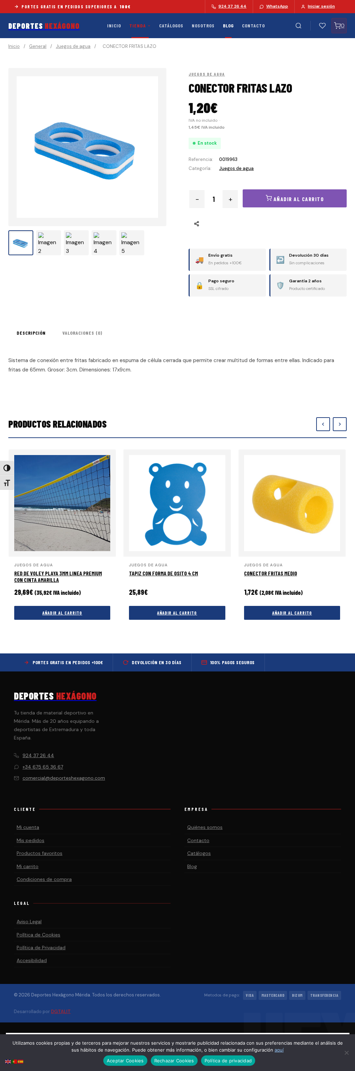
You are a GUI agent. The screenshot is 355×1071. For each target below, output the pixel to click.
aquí (279, 1050)
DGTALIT (61, 1011)
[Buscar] (298, 25)
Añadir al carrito (62, 613)
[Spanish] (21, 1061)
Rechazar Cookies (174, 1060)
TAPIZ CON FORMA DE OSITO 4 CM (163, 573)
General (37, 46)
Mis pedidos (30, 840)
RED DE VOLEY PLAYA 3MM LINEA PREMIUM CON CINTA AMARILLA (58, 576)
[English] (8, 1061)
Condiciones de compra (44, 879)
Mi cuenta (28, 827)
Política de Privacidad (41, 947)
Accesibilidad (32, 960)
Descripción (31, 333)
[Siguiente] (340, 424)
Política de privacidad (228, 1060)
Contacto (253, 25)
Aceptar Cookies (125, 1060)
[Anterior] (323, 424)
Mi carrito (27, 866)
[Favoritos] (322, 25)
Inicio (114, 25)
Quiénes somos (205, 827)
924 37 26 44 (38, 755)
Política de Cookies (38, 935)
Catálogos (171, 25)
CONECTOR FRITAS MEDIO (270, 573)
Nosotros (203, 25)
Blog (228, 25)
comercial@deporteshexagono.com (64, 778)
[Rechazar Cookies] (346, 1052)
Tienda (137, 25)
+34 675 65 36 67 (43, 767)
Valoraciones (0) (82, 333)
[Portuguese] (14, 1061)
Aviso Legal (29, 921)
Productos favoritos (39, 853)
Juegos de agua (73, 46)
